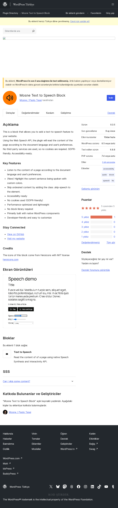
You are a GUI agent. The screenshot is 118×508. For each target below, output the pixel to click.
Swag (93, 449)
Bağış (93, 443)
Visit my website (16, 238)
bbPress (9, 468)
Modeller (36, 449)
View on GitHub (15, 234)
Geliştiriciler (66, 443)
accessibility (108, 169)
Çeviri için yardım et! (80, 21)
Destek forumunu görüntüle (95, 270)
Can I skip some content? (16, 381)
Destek (111, 112)
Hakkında (8, 433)
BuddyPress (11, 473)
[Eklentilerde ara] (33, 31)
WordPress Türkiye (19, 486)
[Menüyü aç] (113, 4)
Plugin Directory (10, 13)
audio (104, 175)
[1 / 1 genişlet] (72, 278)
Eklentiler (36, 443)
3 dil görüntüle (108, 162)
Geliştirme (66, 112)
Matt (7, 463)
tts (113, 181)
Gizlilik (6, 449)
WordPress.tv (69, 449)
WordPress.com (12, 458)
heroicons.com (10, 259)
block (111, 175)
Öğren (63, 433)
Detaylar (10, 112)
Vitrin (34, 433)
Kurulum (50, 112)
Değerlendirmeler (30, 112)
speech (106, 181)
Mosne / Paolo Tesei (31, 100)
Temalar (36, 438)
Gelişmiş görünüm (90, 188)
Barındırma (8, 443)
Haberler (7, 438)
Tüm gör (110, 242)
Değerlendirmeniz (90, 242)
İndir (111, 98)
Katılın (92, 433)
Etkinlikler (94, 438)
